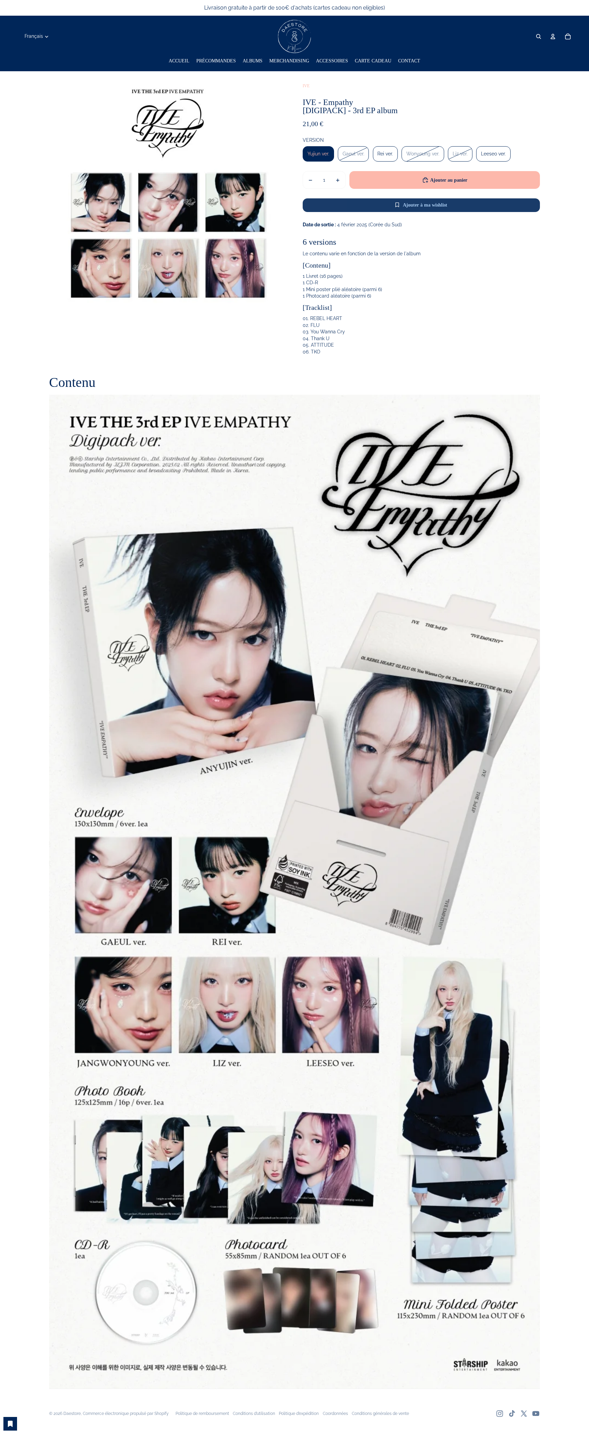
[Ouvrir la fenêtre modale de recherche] (538, 36)
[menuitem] (179, 61)
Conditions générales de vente (380, 1413)
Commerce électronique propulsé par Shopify (126, 1413)
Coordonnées (335, 1413)
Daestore (72, 1413)
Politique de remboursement (202, 1413)
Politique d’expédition (299, 1413)
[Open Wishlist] (10, 1424)
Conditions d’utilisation (254, 1413)
